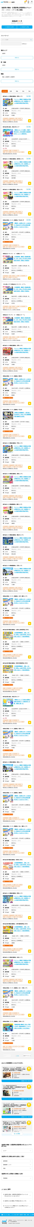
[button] (17, 1178)
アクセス (14, 1220)
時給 (17, 91)
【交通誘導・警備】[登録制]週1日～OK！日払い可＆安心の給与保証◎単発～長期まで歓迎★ (22, 258)
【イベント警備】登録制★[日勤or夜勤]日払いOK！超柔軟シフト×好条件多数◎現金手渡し (22, 101)
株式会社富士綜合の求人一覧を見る (10, 153)
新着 (11, 91)
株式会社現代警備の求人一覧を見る (10, 657)
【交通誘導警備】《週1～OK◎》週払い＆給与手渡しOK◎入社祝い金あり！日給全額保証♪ (22, 634)
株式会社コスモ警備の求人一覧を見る (10, 121)
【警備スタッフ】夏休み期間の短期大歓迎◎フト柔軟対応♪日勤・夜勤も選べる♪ (22, 701)
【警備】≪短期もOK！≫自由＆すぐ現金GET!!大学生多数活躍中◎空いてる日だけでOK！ (22, 225)
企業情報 (10, 1220)
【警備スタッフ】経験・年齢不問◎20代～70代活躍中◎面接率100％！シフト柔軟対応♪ (22, 131)
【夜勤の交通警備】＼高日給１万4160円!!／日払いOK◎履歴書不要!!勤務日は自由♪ (22, 414)
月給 (29, 91)
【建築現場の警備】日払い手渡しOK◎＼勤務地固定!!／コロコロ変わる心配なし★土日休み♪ (22, 1026)
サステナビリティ (20, 1220)
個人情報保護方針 (14, 1221)
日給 (23, 91)
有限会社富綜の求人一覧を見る (9, 248)
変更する (17, 57)
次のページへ (26, 1055)
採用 (26, 1220)
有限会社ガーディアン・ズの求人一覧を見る (11, 309)
